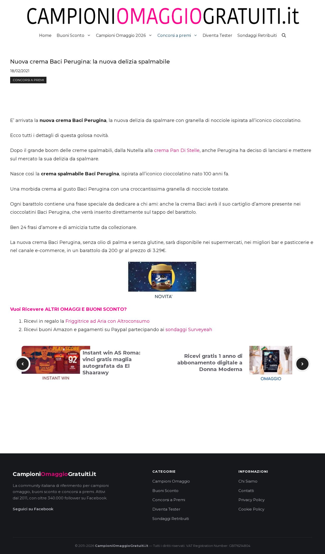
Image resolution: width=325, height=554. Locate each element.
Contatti (246, 490)
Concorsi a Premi (168, 499)
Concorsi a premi (174, 35)
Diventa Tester (217, 35)
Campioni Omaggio (171, 481)
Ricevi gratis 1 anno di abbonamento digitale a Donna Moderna (209, 362)
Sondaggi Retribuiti (257, 35)
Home (45, 35)
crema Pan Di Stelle (177, 150)
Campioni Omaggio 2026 (121, 35)
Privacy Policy (251, 499)
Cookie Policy (251, 509)
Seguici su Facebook (33, 508)
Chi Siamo (247, 481)
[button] (283, 35)
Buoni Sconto (70, 35)
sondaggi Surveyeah (189, 329)
